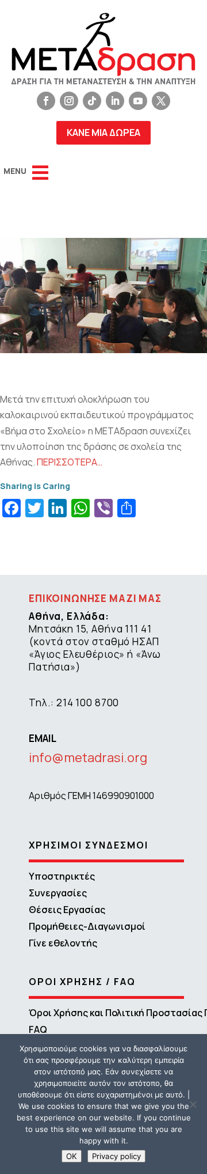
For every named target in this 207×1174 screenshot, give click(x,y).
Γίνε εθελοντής (63, 943)
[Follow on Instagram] (69, 101)
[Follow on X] (161, 101)
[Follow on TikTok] (92, 101)
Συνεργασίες (58, 893)
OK (71, 1156)
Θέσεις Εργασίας (67, 909)
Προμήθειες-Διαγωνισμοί (87, 926)
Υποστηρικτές (62, 876)
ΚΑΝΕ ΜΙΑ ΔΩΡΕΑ (103, 132)
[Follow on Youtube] (138, 101)
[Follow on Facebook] (46, 101)
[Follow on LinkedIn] (115, 101)
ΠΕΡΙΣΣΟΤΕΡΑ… (69, 462)
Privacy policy (116, 1156)
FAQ (38, 1029)
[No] (192, 1104)
